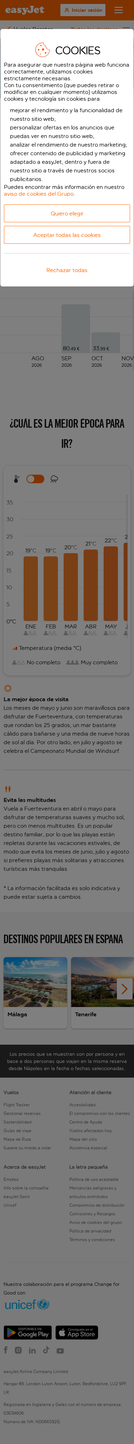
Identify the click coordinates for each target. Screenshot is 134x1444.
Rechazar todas (67, 270)
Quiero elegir (67, 213)
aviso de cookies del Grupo (39, 193)
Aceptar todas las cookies (67, 235)
